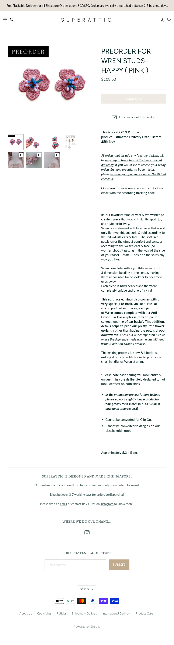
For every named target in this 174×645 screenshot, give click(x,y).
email (63, 504)
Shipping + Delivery (84, 614)
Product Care (144, 614)
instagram (107, 504)
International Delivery (116, 614)
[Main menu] (5, 20)
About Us (25, 614)
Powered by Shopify (87, 627)
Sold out (134, 99)
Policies (62, 614)
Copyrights (44, 614)
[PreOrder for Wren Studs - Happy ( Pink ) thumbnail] (16, 142)
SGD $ (84, 589)
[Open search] (12, 20)
